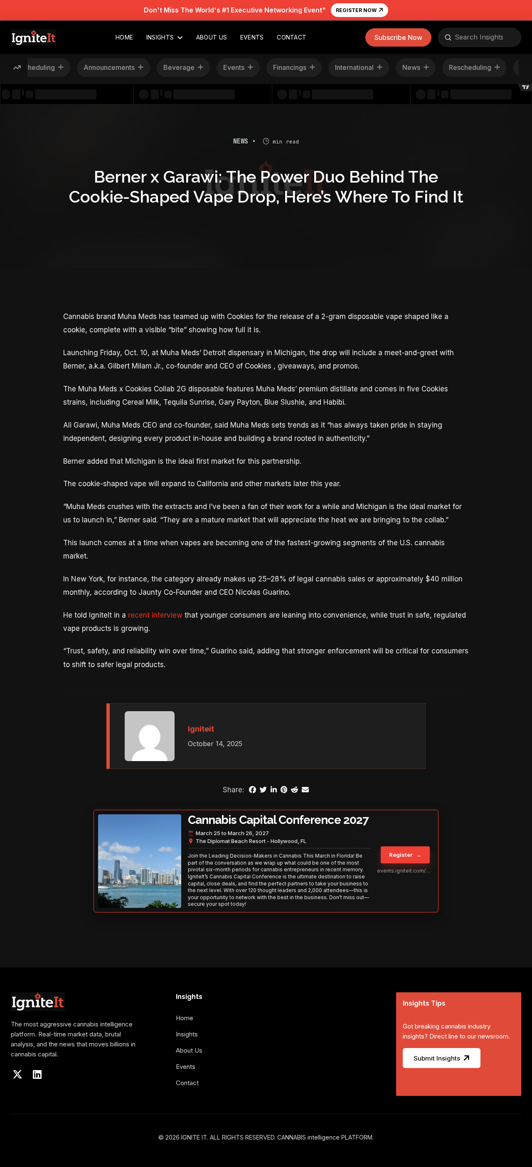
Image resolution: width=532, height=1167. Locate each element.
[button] (398, 37)
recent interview (155, 615)
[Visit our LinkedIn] (37, 1074)
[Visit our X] (17, 1074)
